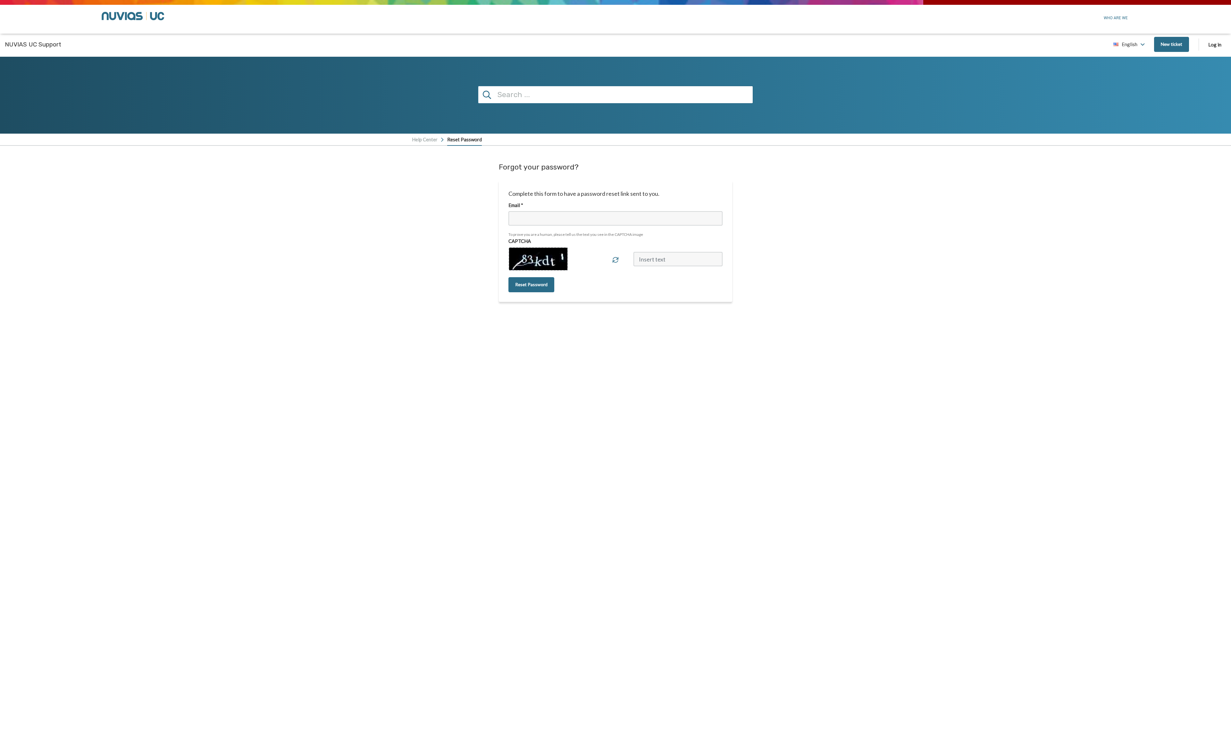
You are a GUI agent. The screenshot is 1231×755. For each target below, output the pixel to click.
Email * (515, 205)
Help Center (425, 139)
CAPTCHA (519, 241)
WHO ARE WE (1116, 18)
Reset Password (464, 139)
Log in (1214, 44)
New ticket (1171, 44)
